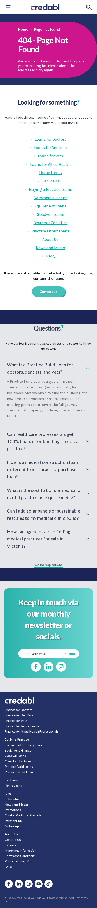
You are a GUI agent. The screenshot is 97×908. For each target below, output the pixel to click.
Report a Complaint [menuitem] (18, 861)
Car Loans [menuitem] (11, 780)
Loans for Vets (50, 156)
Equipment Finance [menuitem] (18, 750)
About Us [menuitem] (11, 834)
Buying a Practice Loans (50, 189)
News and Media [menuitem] (16, 804)
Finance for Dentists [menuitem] (19, 715)
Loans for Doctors (50, 139)
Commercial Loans (50, 197)
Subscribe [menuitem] (11, 799)
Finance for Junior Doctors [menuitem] (23, 726)
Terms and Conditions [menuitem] (20, 856)
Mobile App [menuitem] (13, 826)
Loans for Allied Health (50, 164)
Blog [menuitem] (8, 793)
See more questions (48, 565)
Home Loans (50, 172)
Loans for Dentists (50, 147)
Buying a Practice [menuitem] (17, 739)
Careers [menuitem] (10, 845)
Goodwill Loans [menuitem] (15, 756)
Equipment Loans (50, 206)
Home (23, 29)
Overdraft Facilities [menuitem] (18, 761)
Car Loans (50, 181)
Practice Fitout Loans (51, 231)
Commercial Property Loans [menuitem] (24, 745)
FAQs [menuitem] (9, 867)
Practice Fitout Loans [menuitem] (20, 772)
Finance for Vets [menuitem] (16, 720)
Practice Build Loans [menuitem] (19, 766)
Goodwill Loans (50, 214)
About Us (50, 239)
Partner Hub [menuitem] (13, 821)
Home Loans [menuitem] (13, 785)
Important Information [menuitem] (20, 850)
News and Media (50, 247)
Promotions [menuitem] (13, 810)
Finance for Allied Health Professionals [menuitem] (31, 731)
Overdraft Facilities (51, 222)
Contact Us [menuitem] (13, 839)
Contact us (48, 291)
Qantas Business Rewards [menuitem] (23, 815)
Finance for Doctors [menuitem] (18, 710)
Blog (50, 256)
